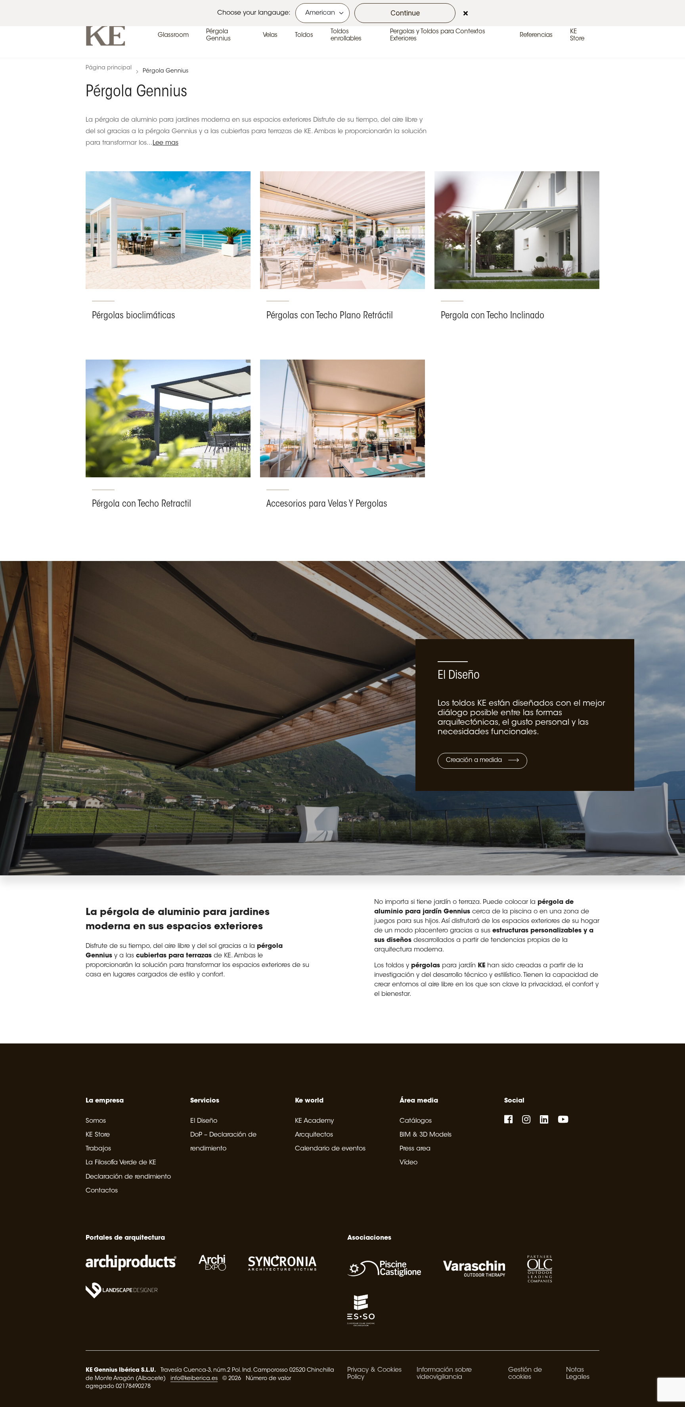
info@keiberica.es (194, 1379)
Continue (405, 13)
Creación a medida (474, 761)
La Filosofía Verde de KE (121, 1163)
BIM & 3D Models (426, 1135)
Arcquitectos (314, 1135)
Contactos (102, 1191)
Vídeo (408, 1163)
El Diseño (203, 1121)
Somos (96, 1121)
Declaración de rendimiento (128, 1177)
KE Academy (314, 1121)
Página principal (109, 68)
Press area (415, 1149)
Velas (270, 35)
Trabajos (98, 1149)
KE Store (98, 1135)
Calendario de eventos (330, 1149)
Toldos (304, 35)
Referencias (536, 35)
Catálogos (416, 1121)
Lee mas (165, 143)
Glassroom (173, 35)
